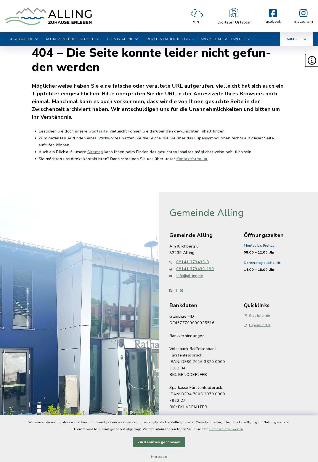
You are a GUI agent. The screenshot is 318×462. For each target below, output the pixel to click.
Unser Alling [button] (21, 39)
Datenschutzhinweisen (226, 429)
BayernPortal (260, 325)
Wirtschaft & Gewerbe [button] (223, 39)
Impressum (159, 457)
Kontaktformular (192, 158)
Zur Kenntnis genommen (159, 442)
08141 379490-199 (195, 268)
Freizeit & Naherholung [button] (167, 39)
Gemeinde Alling (206, 213)
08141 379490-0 (192, 262)
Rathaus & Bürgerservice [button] (69, 39)
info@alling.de (189, 275)
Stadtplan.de (259, 315)
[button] (311, 60)
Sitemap (95, 152)
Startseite (98, 131)
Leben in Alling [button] (120, 39)
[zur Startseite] (48, 16)
